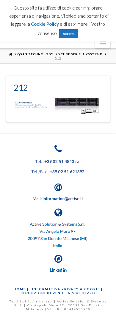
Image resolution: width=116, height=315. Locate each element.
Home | (21, 289)
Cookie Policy (45, 24)
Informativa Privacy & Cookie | (67, 289)
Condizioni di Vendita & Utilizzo (58, 293)
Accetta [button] (69, 34)
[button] (102, 41)
